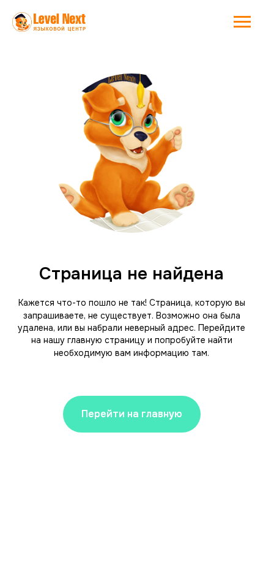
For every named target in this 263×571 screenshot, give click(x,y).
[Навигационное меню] (242, 22)
